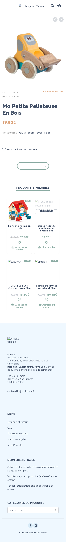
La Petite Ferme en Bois (19, 227)
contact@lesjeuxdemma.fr (21, 391)
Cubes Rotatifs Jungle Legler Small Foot (47, 228)
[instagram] (35, 525)
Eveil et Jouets (11, 92)
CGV (9, 427)
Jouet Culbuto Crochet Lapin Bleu (19, 286)
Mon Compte (14, 445)
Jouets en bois (10, 96)
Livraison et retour (17, 422)
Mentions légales (16, 439)
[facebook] (30, 525)
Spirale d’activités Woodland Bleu (46, 286)
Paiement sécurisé (17, 433)
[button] (6, 6)
